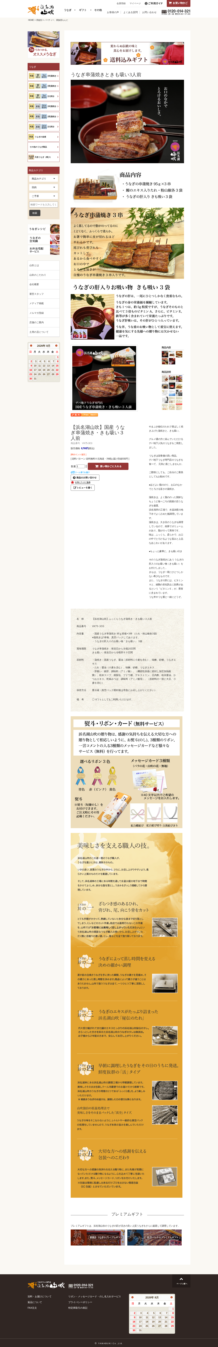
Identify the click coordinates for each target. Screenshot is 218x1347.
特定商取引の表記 (77, 1307)
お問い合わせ (149, 12)
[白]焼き (51, 96)
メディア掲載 (36, 303)
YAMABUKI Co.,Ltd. (110, 1343)
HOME (31, 20)
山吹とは (34, 265)
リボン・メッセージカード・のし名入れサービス (94, 1296)
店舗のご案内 (36, 322)
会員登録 (121, 3)
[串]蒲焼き (52, 76)
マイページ (135, 3)
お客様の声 (113, 12)
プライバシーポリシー (80, 1302)
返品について (35, 1302)
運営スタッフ (36, 294)
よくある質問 (130, 12)
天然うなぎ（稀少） (43, 157)
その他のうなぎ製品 (38, 147)
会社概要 (34, 284)
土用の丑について (39, 332)
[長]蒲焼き (52, 86)
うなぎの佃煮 (40, 137)
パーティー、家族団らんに (56, 20)
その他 (98, 9)
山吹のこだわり (37, 274)
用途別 (39, 20)
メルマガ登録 (36, 313)
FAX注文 (32, 1307)
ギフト (83, 9)
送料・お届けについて (40, 1296)
